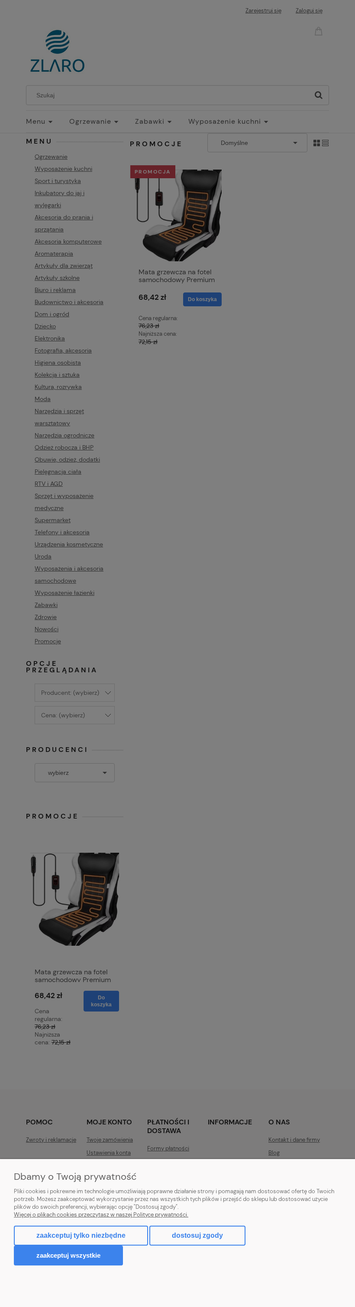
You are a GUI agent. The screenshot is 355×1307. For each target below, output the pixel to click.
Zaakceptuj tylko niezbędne (81, 1235)
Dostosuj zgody (197, 1235)
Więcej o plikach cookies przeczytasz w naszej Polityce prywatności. (101, 1214)
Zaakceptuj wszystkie (68, 1255)
